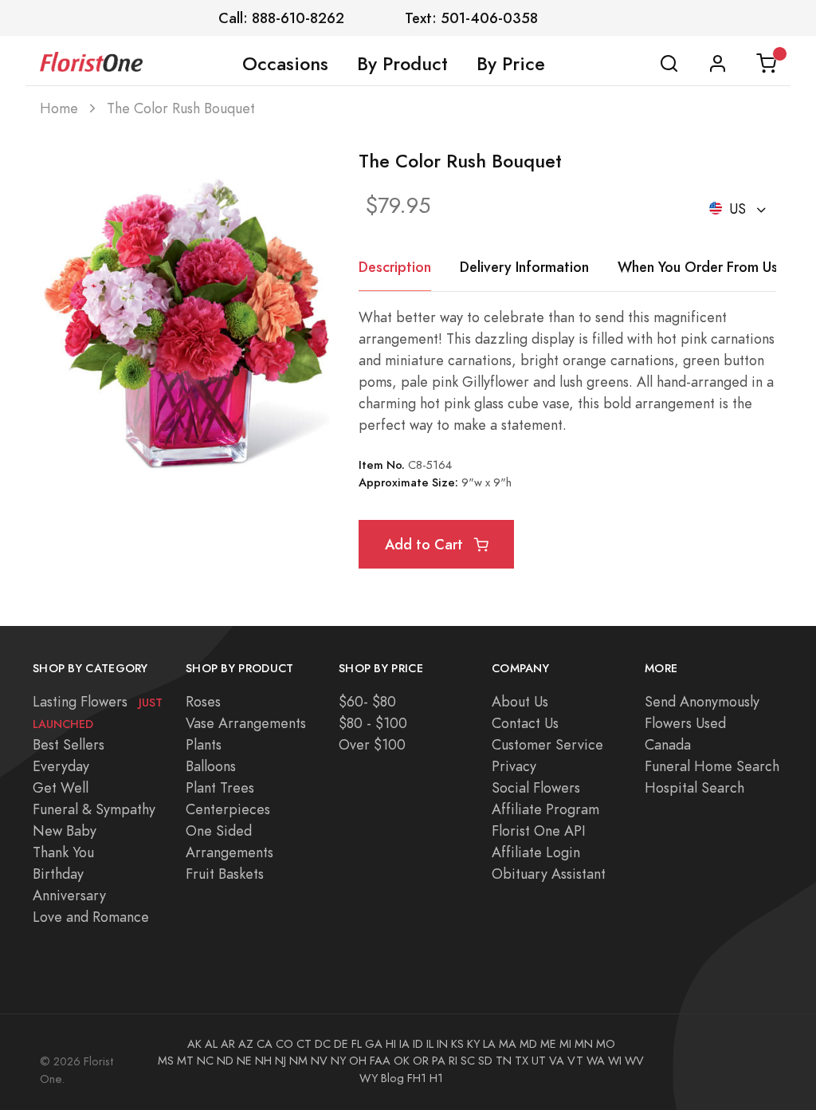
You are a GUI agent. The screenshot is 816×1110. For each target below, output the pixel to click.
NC (205, 1061)
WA (595, 1061)
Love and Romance (91, 917)
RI (453, 1061)
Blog (392, 1078)
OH (358, 1061)
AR (228, 1044)
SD (485, 1061)
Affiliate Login (536, 852)
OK (402, 1061)
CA (265, 1044)
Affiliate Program (545, 809)
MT (185, 1061)
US (737, 208)
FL (356, 1044)
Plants (204, 744)
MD (528, 1044)
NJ (280, 1061)
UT (539, 1061)
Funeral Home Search (712, 766)
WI (615, 1061)
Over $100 (372, 744)
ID (418, 1044)
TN (504, 1061)
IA (404, 1044)
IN (442, 1044)
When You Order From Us (698, 267)
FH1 (416, 1078)
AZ (245, 1044)
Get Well (60, 787)
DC (323, 1044)
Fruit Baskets (225, 874)
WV (634, 1061)
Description (395, 267)
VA (556, 1061)
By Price (511, 64)
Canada (668, 744)
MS (166, 1061)
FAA (380, 1061)
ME (548, 1044)
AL (211, 1044)
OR (421, 1061)
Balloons (211, 766)
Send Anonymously (702, 701)
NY (338, 1061)
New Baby (64, 830)
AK (194, 1044)
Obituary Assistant (549, 874)
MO (605, 1044)
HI (391, 1044)
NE (244, 1061)
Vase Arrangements (246, 723)
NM (298, 1061)
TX (521, 1061)
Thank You (63, 852)
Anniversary (69, 895)
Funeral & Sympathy (94, 809)
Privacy (514, 766)
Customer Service (547, 744)
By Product (402, 64)
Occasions (285, 64)
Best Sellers (68, 744)
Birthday (58, 874)
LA (489, 1044)
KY (473, 1044)
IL (430, 1044)
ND (225, 1061)
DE (341, 1044)
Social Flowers (536, 787)
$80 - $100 (373, 723)
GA (373, 1044)
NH (263, 1061)
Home (59, 108)
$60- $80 (367, 701)
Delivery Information (524, 267)
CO (284, 1044)
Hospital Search (694, 787)
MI (565, 1044)
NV (319, 1061)
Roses (203, 701)
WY (368, 1078)
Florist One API (539, 830)
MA (507, 1044)
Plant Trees (220, 787)
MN (584, 1044)
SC (468, 1061)
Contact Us (525, 723)
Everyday (61, 766)
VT (575, 1061)
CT (304, 1044)
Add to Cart (426, 544)
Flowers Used (685, 723)
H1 (436, 1078)
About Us (520, 701)
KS (457, 1044)
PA (438, 1061)
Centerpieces (228, 809)
